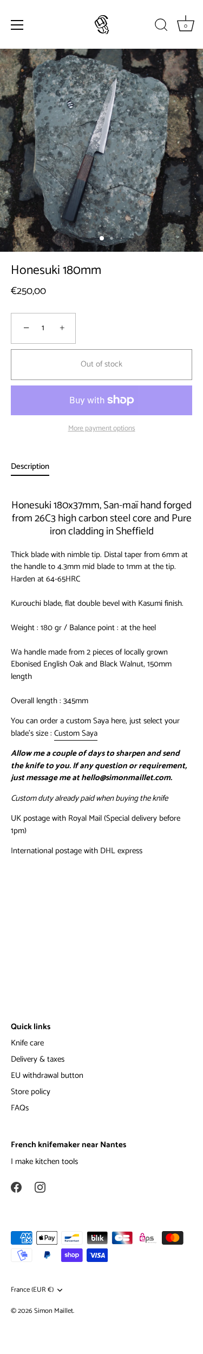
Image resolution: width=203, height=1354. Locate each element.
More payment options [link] (101, 428)
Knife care (27, 1043)
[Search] (161, 26)
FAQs (20, 1108)
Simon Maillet (53, 1311)
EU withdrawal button (47, 1075)
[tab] (35, 467)
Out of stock (101, 364)
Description (30, 466)
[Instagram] (40, 1187)
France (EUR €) (32, 1290)
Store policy (30, 1091)
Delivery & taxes (37, 1059)
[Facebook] (16, 1187)
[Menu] (17, 25)
